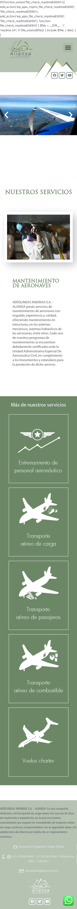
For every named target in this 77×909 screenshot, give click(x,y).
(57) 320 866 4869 (23, 856)
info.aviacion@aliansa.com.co (41, 871)
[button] (68, 47)
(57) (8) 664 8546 (47, 856)
